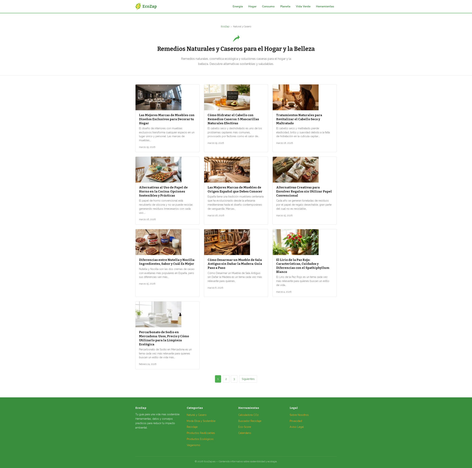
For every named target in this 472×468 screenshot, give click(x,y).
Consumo (268, 6)
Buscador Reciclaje (249, 421)
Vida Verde (303, 6)
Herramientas (325, 6)
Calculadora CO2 (248, 414)
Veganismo (193, 445)
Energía (238, 6)
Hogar (252, 6)
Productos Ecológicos (200, 439)
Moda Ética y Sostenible (201, 421)
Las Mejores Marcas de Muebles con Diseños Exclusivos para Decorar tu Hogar (167, 119)
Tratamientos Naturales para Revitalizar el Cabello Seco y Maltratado (299, 119)
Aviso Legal (297, 426)
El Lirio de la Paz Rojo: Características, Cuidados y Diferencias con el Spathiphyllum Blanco (302, 266)
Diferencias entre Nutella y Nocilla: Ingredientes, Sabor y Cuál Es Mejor (167, 262)
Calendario (244, 432)
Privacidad (296, 421)
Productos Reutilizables (201, 432)
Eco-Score (244, 426)
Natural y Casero (196, 414)
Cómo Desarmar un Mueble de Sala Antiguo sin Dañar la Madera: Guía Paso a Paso (235, 264)
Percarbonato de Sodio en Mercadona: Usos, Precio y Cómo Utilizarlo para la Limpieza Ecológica (164, 338)
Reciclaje (192, 426)
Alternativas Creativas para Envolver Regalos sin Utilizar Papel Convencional (304, 191)
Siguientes (248, 378)
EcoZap (225, 26)
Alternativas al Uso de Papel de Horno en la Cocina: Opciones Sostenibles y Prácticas (163, 191)
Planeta (285, 6)
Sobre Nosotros (299, 414)
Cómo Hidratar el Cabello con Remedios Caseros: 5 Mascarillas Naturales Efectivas (233, 119)
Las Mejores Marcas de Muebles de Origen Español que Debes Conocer (235, 189)
